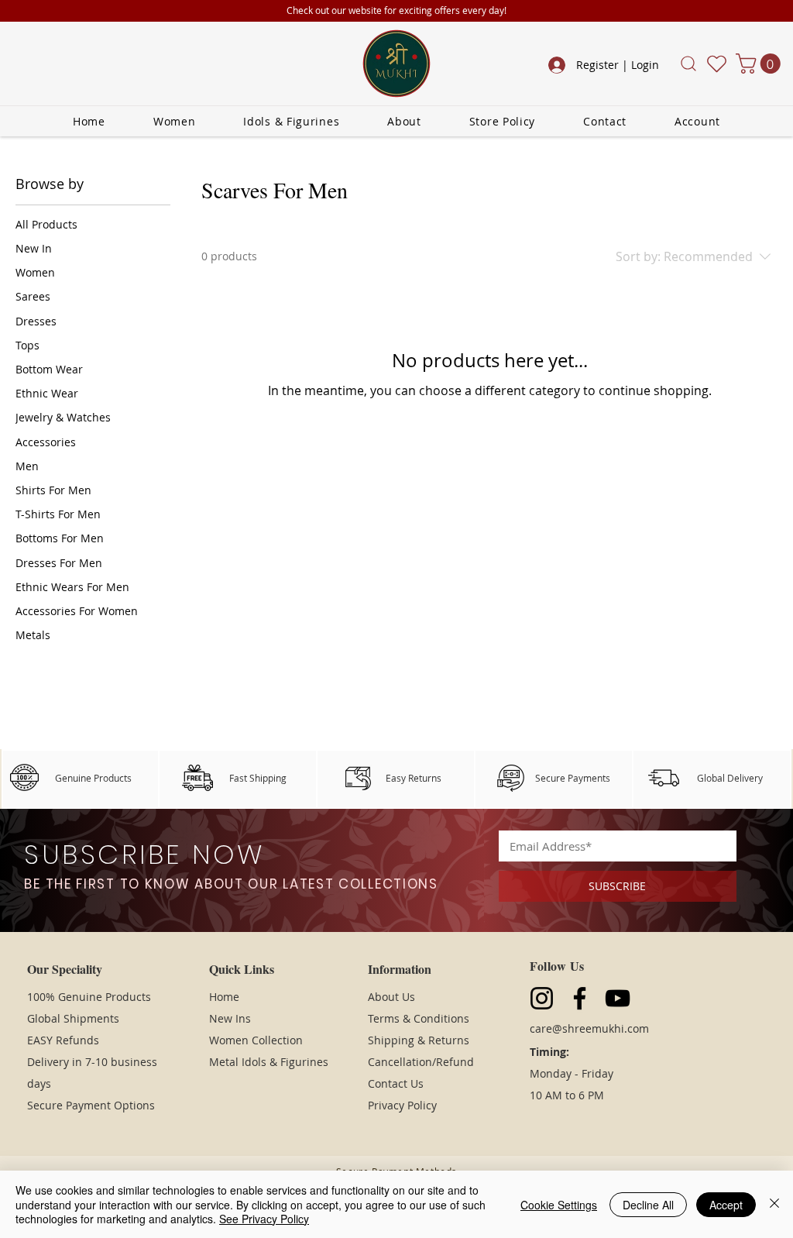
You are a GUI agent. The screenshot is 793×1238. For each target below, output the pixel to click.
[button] (688, 63)
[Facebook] (580, 998)
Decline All (648, 1204)
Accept (726, 1204)
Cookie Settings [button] (558, 1204)
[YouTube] (617, 998)
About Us (391, 996)
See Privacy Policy (264, 1218)
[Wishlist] (716, 64)
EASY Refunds (63, 1040)
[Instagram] (542, 998)
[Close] (774, 1204)
